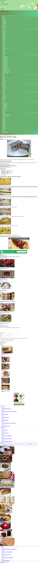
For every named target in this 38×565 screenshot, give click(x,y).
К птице (4, 110)
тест (10, 445)
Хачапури (4, 123)
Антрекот (4, 30)
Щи (3, 28)
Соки (3, 82)
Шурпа (4, 27)
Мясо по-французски (6, 48)
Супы (2, 16)
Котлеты (4, 44)
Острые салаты (5, 64)
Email (1, 335)
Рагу (3, 54)
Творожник (4, 128)
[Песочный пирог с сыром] (7, 545)
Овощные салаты (5, 63)
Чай (3, 75)
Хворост (4, 118)
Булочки (4, 119)
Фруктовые (4, 80)
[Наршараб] (6, 462)
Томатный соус (5, 105)
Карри (4, 42)
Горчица (4, 108)
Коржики (4, 113)
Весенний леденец (3, 290)
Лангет (4, 45)
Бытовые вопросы (5, 132)
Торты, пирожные (5, 115)
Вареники (4, 36)
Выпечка (2, 112)
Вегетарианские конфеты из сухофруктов (7, 301)
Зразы (4, 41)
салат (4, 445)
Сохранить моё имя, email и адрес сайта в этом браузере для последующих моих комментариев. (14, 338)
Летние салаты (5, 62)
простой (1, 445)
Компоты (4, 79)
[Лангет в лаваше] (6, 512)
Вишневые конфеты (3, 279)
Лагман (4, 20)
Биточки (4, 33)
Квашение (4, 90)
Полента (4, 53)
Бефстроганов (5, 31)
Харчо (4, 26)
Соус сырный (5, 104)
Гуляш (4, 38)
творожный (9, 445)
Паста (4, 50)
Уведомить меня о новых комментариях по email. (7, 339)
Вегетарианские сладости (4, 312)
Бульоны (4, 18)
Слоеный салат (5, 73)
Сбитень (4, 78)
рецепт (2, 445)
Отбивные (4, 49)
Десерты (2, 91)
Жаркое (4, 40)
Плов (3, 52)
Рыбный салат (5, 60)
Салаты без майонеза (6, 70)
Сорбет (4, 99)
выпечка (1, 254)
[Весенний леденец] (5, 288)
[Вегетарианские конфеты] (5, 321)
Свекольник (4, 23)
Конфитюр (4, 85)
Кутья (3, 95)
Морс (3, 77)
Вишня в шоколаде (3, 268)
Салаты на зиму (5, 71)
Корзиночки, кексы (5, 116)
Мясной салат (5, 59)
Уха (3, 25)
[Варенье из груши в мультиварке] (6, 537)
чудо (5, 254)
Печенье (4, 117)
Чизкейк (4, 124)
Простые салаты (5, 65)
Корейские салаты (5, 58)
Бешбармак (4, 32)
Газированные (5, 81)
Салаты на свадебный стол (7, 72)
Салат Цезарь (5, 69)
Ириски (4, 94)
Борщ (4, 17)
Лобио (4, 46)
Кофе (3, 76)
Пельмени (4, 51)
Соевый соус (5, 103)
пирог (31, 443)
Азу (3, 29)
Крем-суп (4, 19)
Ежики (4, 39)
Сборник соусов (5, 102)
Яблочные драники (4, 369)
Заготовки (3, 84)
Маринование (5, 87)
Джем (4, 89)
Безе (3, 92)
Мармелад (4, 96)
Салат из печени (5, 66)
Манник (4, 126)
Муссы (4, 97)
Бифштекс (4, 34)
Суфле (4, 130)
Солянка (4, 24)
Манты (4, 47)
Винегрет (4, 55)
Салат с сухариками (5, 67)
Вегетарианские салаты (6, 56)
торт (11, 445)
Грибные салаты (5, 57)
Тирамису (4, 100)
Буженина (4, 35)
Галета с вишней (3, 362)
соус (6, 445)
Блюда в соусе (5, 107)
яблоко (13, 445)
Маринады (4, 106)
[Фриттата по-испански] (5, 520)
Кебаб (4, 43)
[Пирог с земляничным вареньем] (7, 479)
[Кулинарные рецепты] (4, 7)
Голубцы (4, 37)
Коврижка (4, 129)
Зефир (4, 93)
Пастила (4, 98)
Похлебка (4, 22)
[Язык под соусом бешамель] (7, 487)
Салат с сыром (5, 68)
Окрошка (4, 21)
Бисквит (4, 120)
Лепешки (4, 121)
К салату (4, 111)
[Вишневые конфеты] (7, 278)
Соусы (2, 101)
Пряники (4, 122)
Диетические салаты (6, 61)
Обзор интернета (5, 131)
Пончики (4, 127)
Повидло (4, 86)
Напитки (2, 74)
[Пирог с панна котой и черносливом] (7, 454)
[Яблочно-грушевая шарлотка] (5, 390)
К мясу (4, 109)
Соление (4, 88)
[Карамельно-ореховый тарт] (5, 383)
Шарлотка (4, 125)
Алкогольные (5, 83)
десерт (3, 254)
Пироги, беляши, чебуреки (6, 114)
